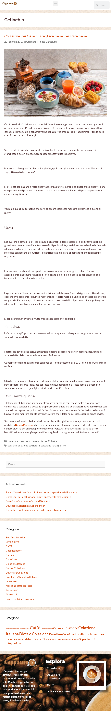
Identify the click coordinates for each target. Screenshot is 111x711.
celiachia (12, 445)
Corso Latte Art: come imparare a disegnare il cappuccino (36, 510)
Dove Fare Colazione (17, 572)
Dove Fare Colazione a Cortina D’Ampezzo (28, 501)
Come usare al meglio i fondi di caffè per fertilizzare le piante (38, 496)
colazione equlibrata (29, 445)
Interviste (11, 581)
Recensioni (11, 590)
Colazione (13, 441)
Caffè (9, 546)
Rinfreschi (11, 594)
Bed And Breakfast (16, 537)
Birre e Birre (12, 541)
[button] (55, 3)
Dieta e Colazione (49, 441)
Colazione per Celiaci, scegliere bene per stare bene (45, 36)
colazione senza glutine (53, 445)
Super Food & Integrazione (20, 598)
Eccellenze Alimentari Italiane (21, 576)
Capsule (10, 555)
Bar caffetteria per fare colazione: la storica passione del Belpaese (41, 492)
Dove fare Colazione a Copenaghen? (25, 505)
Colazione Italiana (29, 441)
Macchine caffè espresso (19, 585)
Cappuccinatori (14, 550)
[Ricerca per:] (55, 464)
